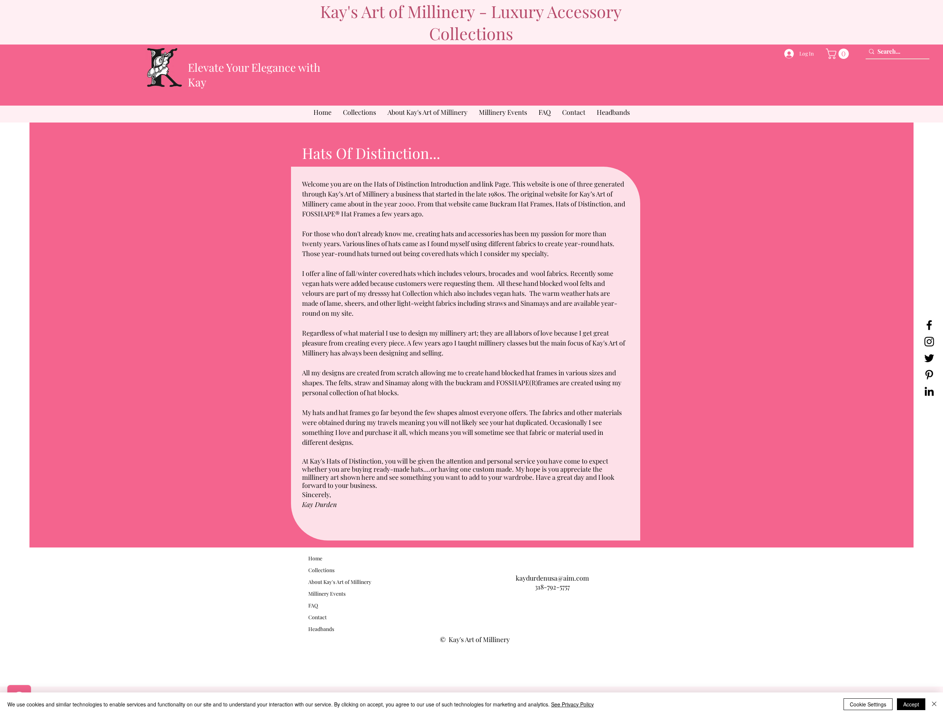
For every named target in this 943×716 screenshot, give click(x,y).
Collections (321, 570)
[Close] (934, 704)
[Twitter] (929, 358)
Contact (317, 617)
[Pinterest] (929, 374)
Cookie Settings (868, 704)
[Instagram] (929, 341)
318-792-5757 (552, 586)
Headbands (321, 628)
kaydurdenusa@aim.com (552, 578)
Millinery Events (327, 593)
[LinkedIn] (929, 391)
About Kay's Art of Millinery (339, 581)
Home (315, 558)
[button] (838, 54)
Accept (911, 704)
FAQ (313, 605)
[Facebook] (929, 325)
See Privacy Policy (572, 704)
